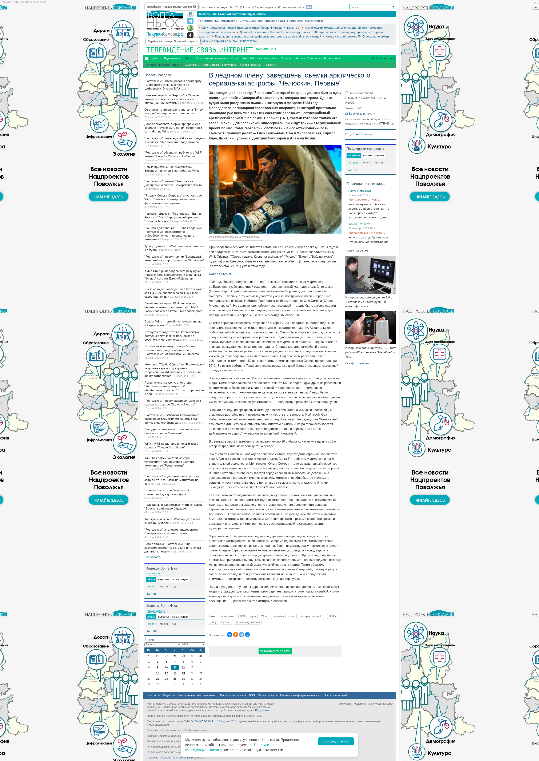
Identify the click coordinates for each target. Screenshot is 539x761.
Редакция (169, 695)
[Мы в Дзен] (190, 35)
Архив (247, 7)
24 (166, 678)
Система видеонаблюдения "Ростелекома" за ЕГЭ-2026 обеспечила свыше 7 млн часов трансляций (174, 292)
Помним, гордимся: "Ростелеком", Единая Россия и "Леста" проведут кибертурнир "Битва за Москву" (173, 217)
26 (183, 678)
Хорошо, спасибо (336, 741)
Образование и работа (264, 58)
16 (157, 673)
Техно (189, 58)
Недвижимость (173, 58)
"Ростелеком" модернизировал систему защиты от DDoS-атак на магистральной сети (172, 479)
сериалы (278, 616)
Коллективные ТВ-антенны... (368, 232)
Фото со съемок (220, 274)
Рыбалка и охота (382, 58)
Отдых (235, 58)
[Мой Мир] (247, 634)
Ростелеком (227, 616)
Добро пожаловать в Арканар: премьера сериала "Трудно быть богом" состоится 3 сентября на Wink (173, 127)
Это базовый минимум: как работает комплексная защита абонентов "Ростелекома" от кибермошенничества (171, 350)
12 (183, 667)
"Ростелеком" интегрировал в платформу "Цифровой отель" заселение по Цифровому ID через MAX (172, 84)
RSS (235, 7)
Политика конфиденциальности (300, 695)
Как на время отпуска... (364, 199)
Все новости (152, 557)
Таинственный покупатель (324, 58)
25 (174, 678)
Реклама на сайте (293, 7)
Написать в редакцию (214, 7)
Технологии (265, 48)
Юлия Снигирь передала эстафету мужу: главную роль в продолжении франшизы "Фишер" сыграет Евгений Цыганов (172, 274)
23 (157, 678)
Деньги (156, 58)
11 (175, 667)
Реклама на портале (233, 695)
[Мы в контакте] (190, 14)
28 (174, 656)
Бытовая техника (250, 64)
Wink (264, 616)
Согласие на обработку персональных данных (175, 757)
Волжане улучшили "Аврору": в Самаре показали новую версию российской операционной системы (171, 99)
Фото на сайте (357, 251)
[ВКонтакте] (229, 634)
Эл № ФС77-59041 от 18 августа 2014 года (216, 721)
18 (174, 673)
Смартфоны (192, 64)
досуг (214, 622)
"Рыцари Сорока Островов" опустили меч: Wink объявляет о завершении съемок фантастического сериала (173, 199)
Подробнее (262, 710)
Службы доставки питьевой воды (262, 20)
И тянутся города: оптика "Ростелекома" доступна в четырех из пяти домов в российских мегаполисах (172, 335)
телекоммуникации (248, 622)
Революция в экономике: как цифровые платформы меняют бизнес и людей (268, 36)
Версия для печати (362, 113)
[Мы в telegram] (190, 21)
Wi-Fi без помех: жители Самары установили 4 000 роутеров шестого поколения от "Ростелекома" (169, 461)
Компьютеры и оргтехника (219, 64)
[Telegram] (241, 634)
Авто (199, 58)
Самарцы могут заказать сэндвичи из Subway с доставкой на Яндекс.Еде (249, 14)
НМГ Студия (248, 616)
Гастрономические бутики (305, 20)
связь (226, 622)
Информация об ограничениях (197, 695)
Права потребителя (293, 58)
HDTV (332, 616)
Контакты (154, 695)
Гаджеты (269, 64)
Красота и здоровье (216, 58)
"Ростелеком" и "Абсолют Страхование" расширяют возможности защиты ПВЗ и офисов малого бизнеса (171, 418)
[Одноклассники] (235, 634)
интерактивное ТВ (311, 616)
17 (166, 673)
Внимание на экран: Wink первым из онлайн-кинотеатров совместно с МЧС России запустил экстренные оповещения (173, 307)
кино (292, 616)
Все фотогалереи (357, 363)
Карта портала (267, 695)
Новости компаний (335, 695)
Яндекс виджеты (265, 7)
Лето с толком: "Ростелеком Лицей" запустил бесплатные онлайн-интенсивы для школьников (172, 547)
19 (183, 673)
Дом (245, 58)
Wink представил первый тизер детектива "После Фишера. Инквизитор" (251, 27)
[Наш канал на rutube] (190, 28)
